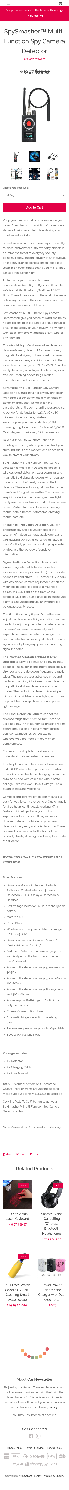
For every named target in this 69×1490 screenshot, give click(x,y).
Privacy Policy (14, 1448)
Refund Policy (54, 1448)
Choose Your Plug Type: (16, 187)
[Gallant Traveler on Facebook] (31, 1437)
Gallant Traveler (34, 59)
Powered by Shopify (53, 1476)
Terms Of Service (34, 1448)
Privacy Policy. (48, 1407)
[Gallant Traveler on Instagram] (38, 1437)
